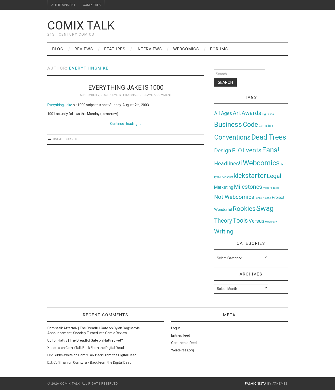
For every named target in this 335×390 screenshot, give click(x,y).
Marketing (223, 187)
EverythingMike (89, 68)
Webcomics (186, 48)
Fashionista (255, 383)
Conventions (232, 137)
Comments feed (184, 343)
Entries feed (180, 335)
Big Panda (268, 114)
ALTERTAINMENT (63, 5)
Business (228, 124)
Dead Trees (268, 137)
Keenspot (227, 177)
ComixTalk (266, 126)
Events (252, 150)
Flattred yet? (113, 340)
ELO (237, 150)
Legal (274, 175)
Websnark (271, 221)
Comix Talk (81, 25)
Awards (251, 113)
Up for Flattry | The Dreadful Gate (72, 340)
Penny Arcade (263, 198)
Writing (223, 231)
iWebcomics (260, 163)
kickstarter (249, 176)
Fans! (270, 150)
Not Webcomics (234, 197)
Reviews (84, 48)
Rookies (244, 208)
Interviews (149, 48)
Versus (256, 221)
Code (250, 125)
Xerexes (53, 348)
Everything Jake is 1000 (126, 87)
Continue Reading (126, 124)
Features (114, 48)
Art (237, 113)
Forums (219, 48)
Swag (265, 208)
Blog (57, 48)
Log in (175, 328)
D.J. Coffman (57, 362)
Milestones (248, 186)
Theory (223, 220)
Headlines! (227, 163)
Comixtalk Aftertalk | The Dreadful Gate (77, 328)
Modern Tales (271, 187)
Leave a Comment (158, 95)
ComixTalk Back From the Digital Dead (94, 348)
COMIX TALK (92, 5)
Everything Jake (59, 105)
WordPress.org (182, 350)
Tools (240, 220)
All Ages (223, 113)
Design (222, 150)
